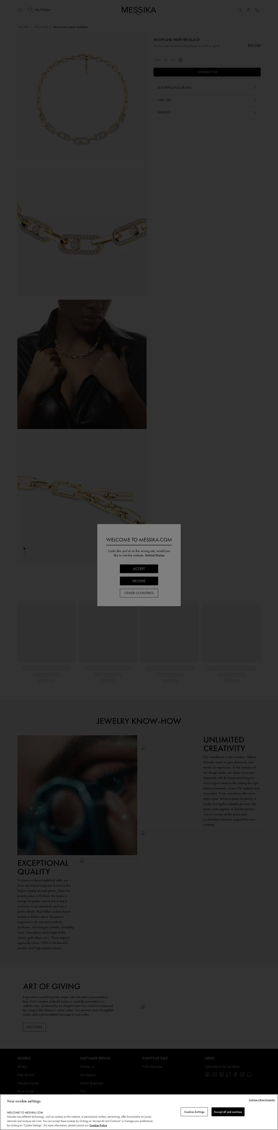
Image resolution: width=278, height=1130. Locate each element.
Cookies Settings (194, 1112)
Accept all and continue (228, 1112)
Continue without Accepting (262, 1100)
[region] (139, 1112)
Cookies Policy (98, 1125)
